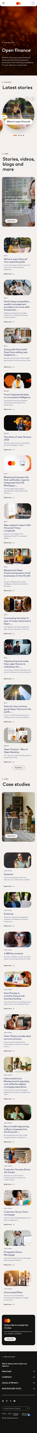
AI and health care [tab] (21, 135)
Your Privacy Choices (25, 1414)
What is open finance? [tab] (15, 135)
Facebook (7, 1401)
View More (18, 768)
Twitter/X (10, 1401)
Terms (10, 1413)
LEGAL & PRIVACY (10, 1383)
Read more (11, 221)
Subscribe (10, 1339)
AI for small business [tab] (18, 135)
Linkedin (3, 1401)
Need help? (6, 1371)
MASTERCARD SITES (11, 1389)
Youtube (14, 1401)
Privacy (4, 1413)
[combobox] (16, 1408)
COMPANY (7, 1377)
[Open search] (33, 3)
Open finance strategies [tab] (23, 135)
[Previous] (27, 99)
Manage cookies (15, 1414)
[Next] (33, 99)
